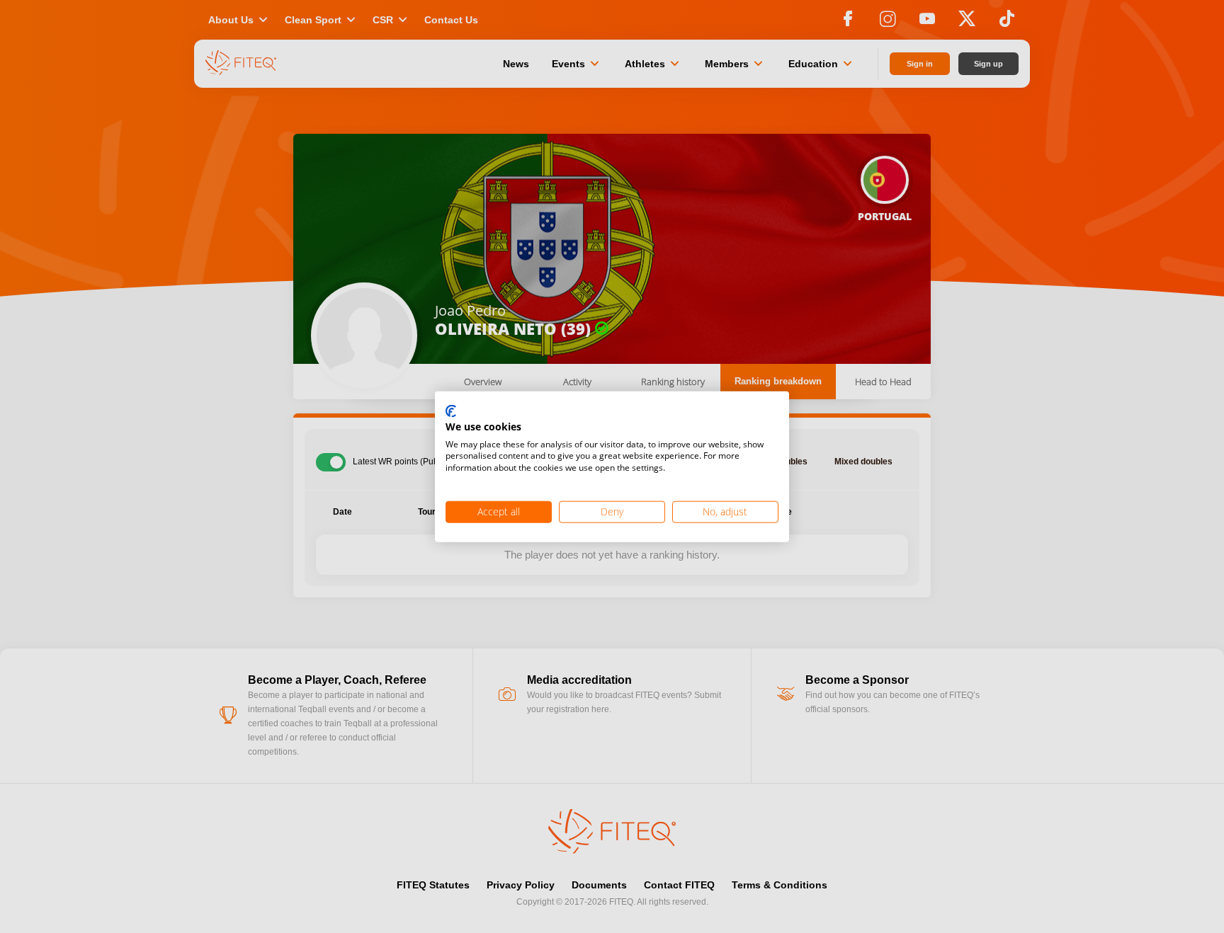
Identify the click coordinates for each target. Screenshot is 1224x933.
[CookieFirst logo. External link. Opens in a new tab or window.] (451, 412)
